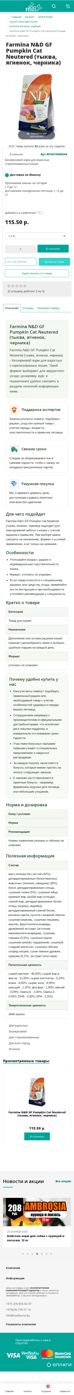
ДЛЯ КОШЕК (45, 17)
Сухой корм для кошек (23, 21)
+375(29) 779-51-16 (18, 1309)
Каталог (30, 17)
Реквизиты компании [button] (21, 1324)
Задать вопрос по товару (37, 273)
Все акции (63, 1181)
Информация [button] (15, 1278)
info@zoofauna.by (18, 1315)
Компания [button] (13, 1268)
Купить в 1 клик (54, 261)
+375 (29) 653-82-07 (19, 1304)
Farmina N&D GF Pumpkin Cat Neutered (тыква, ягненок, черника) (37, 1114)
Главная (16, 17)
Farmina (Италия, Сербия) (24, 26)
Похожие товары (48, 308)
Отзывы (27, 308)
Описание (12, 308)
